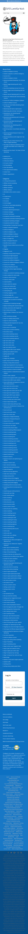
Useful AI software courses (10, 637)
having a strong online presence (11, 362)
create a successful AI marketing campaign (14, 273)
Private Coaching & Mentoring (11, 835)
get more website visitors (10, 347)
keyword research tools (9, 462)
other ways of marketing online (11, 547)
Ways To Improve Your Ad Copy (11, 653)
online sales (7, 531)
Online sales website (9, 537)
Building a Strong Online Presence (12, 253)
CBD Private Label (7, 725)
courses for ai (7, 76)
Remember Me (10, 694)
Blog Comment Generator (10, 816)
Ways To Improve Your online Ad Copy (13, 655)
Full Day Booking (8, 165)
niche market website (9, 495)
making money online (9, 476)
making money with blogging (11, 482)
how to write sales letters (10, 412)
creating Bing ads (8, 290)
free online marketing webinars (11, 338)
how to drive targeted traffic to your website (14, 377)
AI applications (7, 196)
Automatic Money (9, 806)
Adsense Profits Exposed (13, 799)
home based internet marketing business (14, 367)
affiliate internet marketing (10, 183)
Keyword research (8, 456)
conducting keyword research (11, 258)
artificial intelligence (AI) (9, 232)
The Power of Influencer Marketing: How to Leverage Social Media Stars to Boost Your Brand (14, 146)
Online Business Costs (9, 502)
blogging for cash (8, 251)
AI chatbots (6, 198)
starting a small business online (11, 618)
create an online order (9, 279)
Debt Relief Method (9, 811)
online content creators (9, 506)
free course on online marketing (11, 329)
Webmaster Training (18, 823)
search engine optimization (10, 571)
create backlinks (8, 281)
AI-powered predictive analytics (11, 223)
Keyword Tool (8, 814)
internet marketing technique (11, 452)
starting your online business (11, 620)
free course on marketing (10, 327)
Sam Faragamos (8, 41)
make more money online (10, 473)
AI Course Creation (8, 163)
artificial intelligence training (11, 71)
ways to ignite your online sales (11, 650)
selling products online (9, 589)
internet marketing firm (9, 436)
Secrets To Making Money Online (13, 825)
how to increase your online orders (12, 399)
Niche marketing (8, 497)
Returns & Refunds (7, 714)
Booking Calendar (13, 782)
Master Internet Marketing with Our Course (14, 94)
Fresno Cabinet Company (9, 738)
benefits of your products (10, 243)
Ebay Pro (7, 826)
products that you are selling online (12, 554)
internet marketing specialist (11, 450)
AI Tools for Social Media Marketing (12, 205)
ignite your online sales (9, 414)
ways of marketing (8, 641)
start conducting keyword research (12, 604)
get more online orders (9, 340)
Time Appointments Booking (10, 169)
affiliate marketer (8, 185)
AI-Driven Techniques (9, 214)
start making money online (10, 611)
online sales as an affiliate (10, 535)
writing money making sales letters (12, 666)
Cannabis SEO (7, 833)
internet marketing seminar (10, 447)
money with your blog (9, 493)
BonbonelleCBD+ (10, 785)
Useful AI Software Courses (10, 102)
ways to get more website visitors (12, 648)
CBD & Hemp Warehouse (9, 728)
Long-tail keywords (8, 469)
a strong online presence (10, 181)
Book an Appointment (9, 174)
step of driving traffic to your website (13, 622)
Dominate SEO (18, 806)
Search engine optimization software (12, 576)
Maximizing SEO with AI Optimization (13, 108)
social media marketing (9, 602)
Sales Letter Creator (8, 794)
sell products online (8, 582)
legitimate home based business (11, 467)
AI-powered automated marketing (12, 216)
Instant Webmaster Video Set (13, 795)
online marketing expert (9, 515)
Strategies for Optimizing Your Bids (12, 624)
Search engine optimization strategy (12, 578)
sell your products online (10, 584)
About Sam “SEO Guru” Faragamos (13, 830)
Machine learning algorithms (11, 471)
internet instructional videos (10, 427)
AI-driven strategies (8, 212)
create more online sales (10, 286)
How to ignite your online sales (11, 397)
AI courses (6, 201)
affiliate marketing (8, 187)
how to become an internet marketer (12, 369)
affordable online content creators (12, 192)
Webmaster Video (7, 823)
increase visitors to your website (11, 423)
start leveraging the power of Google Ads (13, 607)
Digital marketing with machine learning (13, 305)
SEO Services (20, 828)
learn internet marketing (10, 465)
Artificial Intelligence (9, 229)
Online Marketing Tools (13, 780)
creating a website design (10, 288)
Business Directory (7, 838)
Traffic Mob (19, 811)
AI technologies (7, 203)
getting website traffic (9, 354)
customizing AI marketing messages (12, 303)
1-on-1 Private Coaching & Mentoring (13, 783)
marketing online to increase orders (12, 484)
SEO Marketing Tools (9, 593)
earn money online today (10, 310)
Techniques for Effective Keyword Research (14, 629)
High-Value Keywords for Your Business (13, 365)
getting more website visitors (11, 351)
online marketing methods (10, 522)
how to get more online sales (11, 388)
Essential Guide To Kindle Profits (13, 802)
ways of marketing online (10, 644)
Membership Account (9, 831)
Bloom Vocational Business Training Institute (13, 741)
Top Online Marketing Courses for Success (14, 88)
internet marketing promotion (11, 438)
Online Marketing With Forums (11, 528)
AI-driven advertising (9, 207)
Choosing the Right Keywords (11, 255)
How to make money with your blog (12, 404)
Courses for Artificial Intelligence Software (14, 100)
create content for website (10, 284)
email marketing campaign (10, 316)
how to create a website (9, 375)
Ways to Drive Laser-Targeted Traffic (12, 646)
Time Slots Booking (8, 167)
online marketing (8, 511)
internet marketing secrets (10, 445)
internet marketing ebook (10, 432)
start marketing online (9, 613)
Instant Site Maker (18, 794)
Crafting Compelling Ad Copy (11, 266)
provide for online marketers (11, 558)
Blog (21, 835)
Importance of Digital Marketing (11, 416)
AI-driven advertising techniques (12, 209)
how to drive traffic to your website (12, 380)
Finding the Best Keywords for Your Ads (13, 323)
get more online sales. (9, 345)
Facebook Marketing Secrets (13, 807)
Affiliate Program (13, 778)
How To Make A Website (9, 828)
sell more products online (10, 580)
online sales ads (8, 533)
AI (4, 194)
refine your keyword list (9, 561)
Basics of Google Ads (9, 238)
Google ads (6, 356)
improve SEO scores (8, 421)
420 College (5, 719)
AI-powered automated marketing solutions (14, 218)
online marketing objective (10, 524)
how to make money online (10, 401)
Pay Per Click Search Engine (13, 813)
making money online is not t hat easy (13, 480)
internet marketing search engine (12, 441)
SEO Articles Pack (17, 814)
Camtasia (20, 816)
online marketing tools (9, 526)
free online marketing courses (11, 336)
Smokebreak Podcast (8, 733)
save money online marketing (11, 569)
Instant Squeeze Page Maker (13, 792)
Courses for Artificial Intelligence (11, 260)
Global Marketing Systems (13, 801)
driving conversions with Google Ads (12, 308)
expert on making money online (11, 318)
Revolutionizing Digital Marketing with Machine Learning (13, 39)
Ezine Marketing (18, 818)
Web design (6, 657)
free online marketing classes (11, 334)
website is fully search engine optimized (13, 659)
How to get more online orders (11, 386)
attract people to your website (11, 236)
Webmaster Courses (17, 833)
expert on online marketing (10, 320)
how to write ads (8, 410)
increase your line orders (10, 425)
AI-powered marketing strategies (12, 220)
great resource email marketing (11, 360)
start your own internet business (12, 615)
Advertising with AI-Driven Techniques (13, 111)
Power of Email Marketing (10, 552)
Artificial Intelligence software (11, 234)
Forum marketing (8, 325)
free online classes (8, 331)
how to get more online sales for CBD (13, 390)
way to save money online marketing (12, 639)
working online (7, 664)
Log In (7, 777)
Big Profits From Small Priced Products (13, 809)
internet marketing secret (13, 45)
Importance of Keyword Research (12, 419)
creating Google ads (8, 295)
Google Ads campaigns (9, 358)
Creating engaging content (10, 293)
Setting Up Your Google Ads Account (12, 598)
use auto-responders (9, 635)
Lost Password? (14, 704)
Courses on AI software (9, 264)
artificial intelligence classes (10, 78)
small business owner (9, 600)
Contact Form (7, 172)
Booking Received (8, 158)
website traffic (7, 661)
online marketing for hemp (10, 519)
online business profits (9, 504)
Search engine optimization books (12, 573)
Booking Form (7, 156)
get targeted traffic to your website (12, 349)
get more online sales (9, 342)
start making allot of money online (12, 609)
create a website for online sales (11, 275)
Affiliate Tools (19, 831)
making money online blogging (11, 478)
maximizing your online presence (12, 491)
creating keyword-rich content (11, 297)
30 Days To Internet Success (13, 821)
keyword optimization (9, 454)
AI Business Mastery (8, 160)
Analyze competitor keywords (11, 227)
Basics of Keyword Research (10, 240)
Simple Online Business (16, 826)
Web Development (18, 838)
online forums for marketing (10, 508)
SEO (5, 591)
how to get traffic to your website (12, 395)
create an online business (10, 277)
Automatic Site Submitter (13, 797)
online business (7, 500)
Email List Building (8, 818)
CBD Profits (5, 722)
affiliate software (8, 189)
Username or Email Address (12, 680)
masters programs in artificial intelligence (14, 73)
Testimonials (7, 787)
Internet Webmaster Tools (13, 819)
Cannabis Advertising (8, 736)
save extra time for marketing (11, 567)
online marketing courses (10, 513)
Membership (11, 836)
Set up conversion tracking (10, 595)
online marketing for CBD (10, 517)
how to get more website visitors (11, 392)
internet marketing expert (10, 434)
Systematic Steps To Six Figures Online (13, 804)
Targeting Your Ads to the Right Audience (14, 626)
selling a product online (9, 587)
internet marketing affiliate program (12, 430)
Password (7, 687)
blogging (6, 249)
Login (17, 836)
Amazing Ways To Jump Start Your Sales (13, 225)
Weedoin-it (5, 730)
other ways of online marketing (11, 549)
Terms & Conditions (7, 717)
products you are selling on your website (13, 556)
